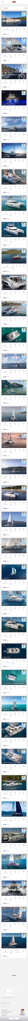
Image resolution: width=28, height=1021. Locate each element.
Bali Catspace (6, 288)
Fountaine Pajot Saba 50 (9, 789)
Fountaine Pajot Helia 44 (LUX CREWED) (14, 683)
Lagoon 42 (6, 367)
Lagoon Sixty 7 (7, 262)
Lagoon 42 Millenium (8, 394)
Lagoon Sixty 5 (7, 235)
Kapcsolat (4, 1015)
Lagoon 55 (6, 209)
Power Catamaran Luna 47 (10, 25)
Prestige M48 (6, 657)
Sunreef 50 (6, 104)
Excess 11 (5, 841)
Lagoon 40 (6, 315)
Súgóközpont (5, 1010)
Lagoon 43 (6, 499)
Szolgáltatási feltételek (7, 1011)
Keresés (6, 8)
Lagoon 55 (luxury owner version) (11, 762)
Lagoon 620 (6, 156)
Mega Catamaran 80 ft (9, 947)
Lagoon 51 (5, 525)
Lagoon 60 (6, 578)
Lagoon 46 (6, 183)
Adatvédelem (5, 1013)
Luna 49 (5, 51)
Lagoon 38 (6, 710)
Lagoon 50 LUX (7, 815)
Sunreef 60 (6, 130)
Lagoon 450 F (6, 894)
